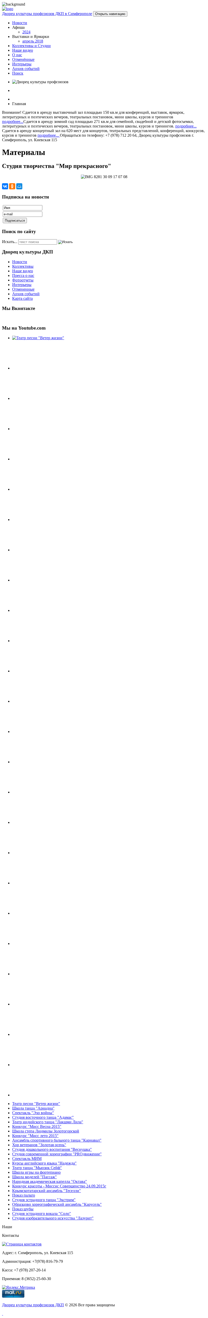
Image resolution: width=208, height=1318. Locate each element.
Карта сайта (22, 298)
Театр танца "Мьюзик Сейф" (37, 1168)
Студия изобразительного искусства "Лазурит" (53, 1218)
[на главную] (7, 9)
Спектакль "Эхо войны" (33, 1113)
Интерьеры (21, 64)
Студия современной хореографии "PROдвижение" (57, 1154)
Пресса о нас (23, 275)
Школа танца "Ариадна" (33, 1108)
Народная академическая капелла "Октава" (49, 1181)
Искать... (9, 241)
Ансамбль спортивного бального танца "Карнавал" (56, 1140)
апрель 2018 (32, 41)
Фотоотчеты (22, 280)
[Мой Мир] (19, 186)
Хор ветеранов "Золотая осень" (39, 1145)
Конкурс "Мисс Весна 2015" (36, 1126)
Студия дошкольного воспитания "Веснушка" (52, 1149)
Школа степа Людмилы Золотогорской (45, 1131)
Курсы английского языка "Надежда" (44, 1163)
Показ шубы (22, 1209)
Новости (19, 23)
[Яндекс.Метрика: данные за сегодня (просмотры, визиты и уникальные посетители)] (18, 1287)
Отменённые (23, 59)
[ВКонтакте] (5, 186)
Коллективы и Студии (31, 46)
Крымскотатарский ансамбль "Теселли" (46, 1190)
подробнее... (12, 121)
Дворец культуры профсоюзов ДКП (33, 1305)
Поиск (17, 73)
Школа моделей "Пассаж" (34, 1177)
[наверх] (2, 1313)
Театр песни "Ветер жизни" (36, 1103)
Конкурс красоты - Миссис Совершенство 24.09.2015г (59, 1186)
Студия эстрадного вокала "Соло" (41, 1213)
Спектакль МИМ (27, 1158)
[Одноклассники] (12, 186)
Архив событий (26, 68)
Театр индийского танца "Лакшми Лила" (47, 1122)
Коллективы (22, 266)
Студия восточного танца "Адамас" (43, 1117)
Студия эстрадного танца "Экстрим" (44, 1200)
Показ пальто (23, 1195)
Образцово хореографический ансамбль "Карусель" (57, 1204)
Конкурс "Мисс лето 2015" (35, 1135)
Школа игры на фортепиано (36, 1172)
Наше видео (22, 50)
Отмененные (23, 289)
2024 (26, 32)
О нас (17, 55)
